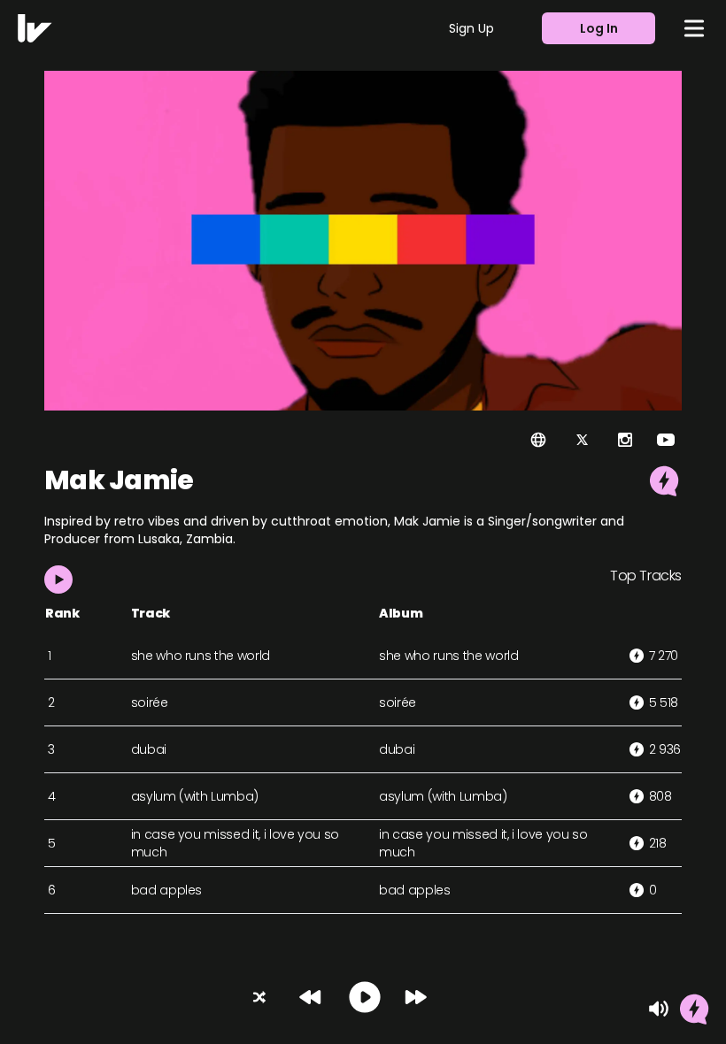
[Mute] (658, 1008)
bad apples (167, 890)
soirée (149, 702)
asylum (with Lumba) (195, 796)
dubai (148, 749)
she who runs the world (200, 655)
